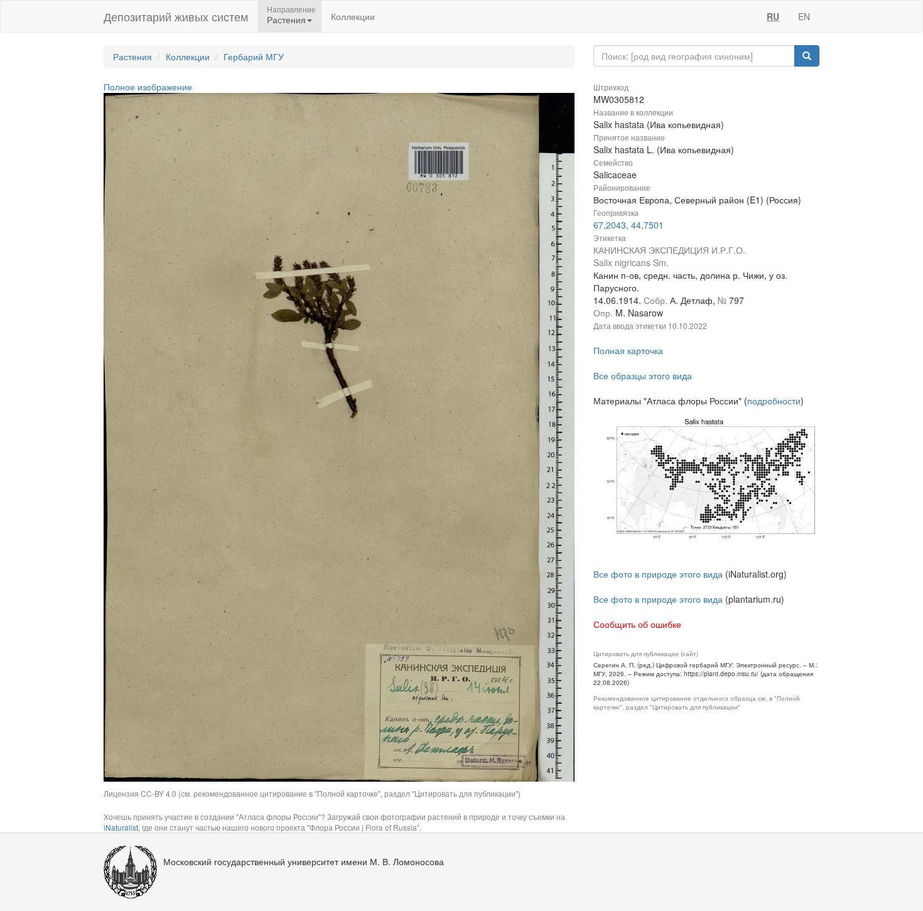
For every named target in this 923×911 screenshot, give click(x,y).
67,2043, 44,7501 (628, 224)
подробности (774, 400)
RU (773, 16)
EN (804, 16)
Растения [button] (286, 19)
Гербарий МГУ (254, 56)
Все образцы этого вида (642, 375)
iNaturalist (121, 827)
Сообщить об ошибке (637, 624)
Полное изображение (148, 86)
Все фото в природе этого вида (658, 574)
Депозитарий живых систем (176, 16)
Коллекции (353, 16)
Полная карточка (628, 350)
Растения (132, 56)
